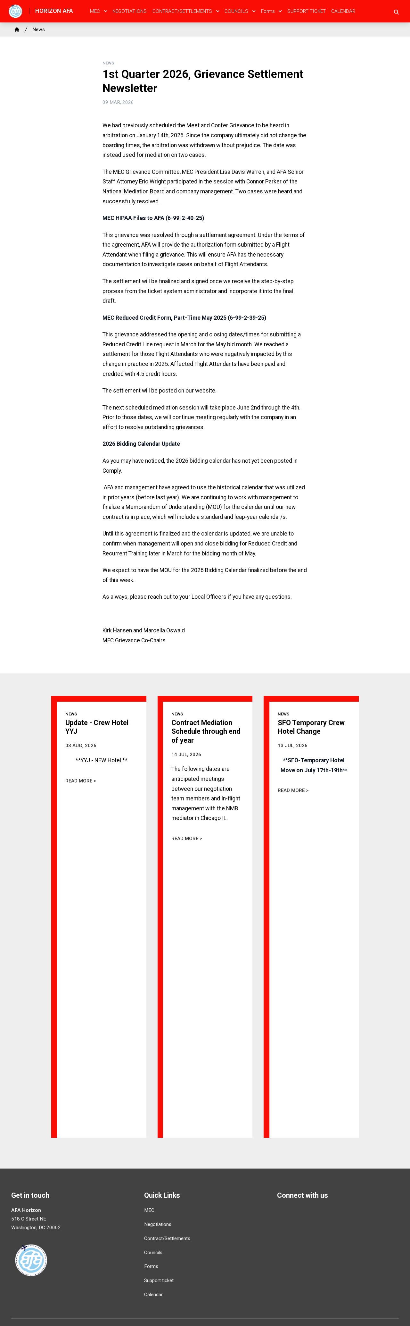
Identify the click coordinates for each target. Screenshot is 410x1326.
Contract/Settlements (182, 11)
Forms (268, 11)
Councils (236, 11)
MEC (95, 11)
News (38, 29)
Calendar (343, 11)
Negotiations (129, 11)
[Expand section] (106, 11)
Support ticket (306, 11)
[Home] (17, 29)
